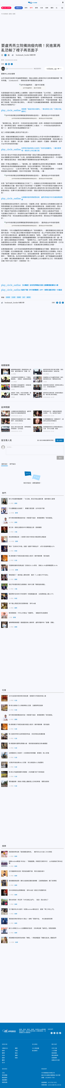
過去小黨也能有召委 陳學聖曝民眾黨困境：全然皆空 (5, 429)
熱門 (31, 7)
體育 (52, 7)
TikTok (60, 1033)
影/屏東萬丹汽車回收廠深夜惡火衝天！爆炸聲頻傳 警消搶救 (4, 558)
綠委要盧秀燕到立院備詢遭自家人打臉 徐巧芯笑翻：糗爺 (37, 429)
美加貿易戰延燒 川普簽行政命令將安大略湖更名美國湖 (4, 539)
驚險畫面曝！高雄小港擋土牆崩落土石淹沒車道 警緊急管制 (4, 784)
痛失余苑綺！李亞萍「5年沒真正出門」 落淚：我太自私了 (4, 902)
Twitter (49, 1033)
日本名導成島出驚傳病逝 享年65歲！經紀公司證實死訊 (4, 892)
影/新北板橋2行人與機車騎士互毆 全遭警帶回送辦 (4, 708)
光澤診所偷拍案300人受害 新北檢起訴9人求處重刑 (4, 765)
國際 (16, 541)
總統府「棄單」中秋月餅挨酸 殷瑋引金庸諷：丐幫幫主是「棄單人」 (5, 395)
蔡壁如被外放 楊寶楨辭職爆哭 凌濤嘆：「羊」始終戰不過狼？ (37, 413)
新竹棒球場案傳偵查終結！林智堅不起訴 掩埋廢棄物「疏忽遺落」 (4, 520)
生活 (57, 7)
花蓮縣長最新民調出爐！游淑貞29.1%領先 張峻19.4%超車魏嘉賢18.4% (4, 568)
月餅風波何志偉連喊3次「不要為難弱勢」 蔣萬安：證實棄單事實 (5, 379)
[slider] (19, 68)
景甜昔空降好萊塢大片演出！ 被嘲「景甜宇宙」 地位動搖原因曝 (4, 921)
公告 (3, 1073)
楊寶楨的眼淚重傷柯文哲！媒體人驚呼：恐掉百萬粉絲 (5, 421)
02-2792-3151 (52, 1082)
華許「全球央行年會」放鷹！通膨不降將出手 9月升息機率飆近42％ (4, 549)
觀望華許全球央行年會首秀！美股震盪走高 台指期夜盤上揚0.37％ (4, 596)
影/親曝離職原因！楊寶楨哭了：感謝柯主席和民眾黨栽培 (37, 421)
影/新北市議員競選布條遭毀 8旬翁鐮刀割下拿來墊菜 (4, 774)
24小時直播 (35, 1048)
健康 (16, 1055)
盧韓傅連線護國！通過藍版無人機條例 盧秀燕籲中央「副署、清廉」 (5, 372)
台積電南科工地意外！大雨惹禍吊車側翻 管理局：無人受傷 (4, 755)
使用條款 (54, 1053)
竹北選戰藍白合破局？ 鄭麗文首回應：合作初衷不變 (4, 510)
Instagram (54, 1033)
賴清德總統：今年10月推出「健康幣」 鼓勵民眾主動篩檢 (4, 615)
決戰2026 (19, 7)
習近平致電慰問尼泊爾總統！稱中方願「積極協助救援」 (4, 587)
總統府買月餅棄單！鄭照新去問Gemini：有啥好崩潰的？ (37, 387)
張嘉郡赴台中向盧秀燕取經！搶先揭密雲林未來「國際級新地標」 (37, 379)
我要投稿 (4, 1082)
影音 (16, 1053)
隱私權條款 (55, 1055)
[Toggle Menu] (62, 7)
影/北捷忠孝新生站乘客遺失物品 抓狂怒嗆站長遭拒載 (4, 736)
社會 (41, 7)
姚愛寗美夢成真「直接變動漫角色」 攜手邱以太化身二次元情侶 (4, 854)
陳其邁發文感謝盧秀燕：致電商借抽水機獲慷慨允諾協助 (5, 387)
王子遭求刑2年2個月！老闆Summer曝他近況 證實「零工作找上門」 (4, 911)
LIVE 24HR (6, 7)
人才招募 (54, 1050)
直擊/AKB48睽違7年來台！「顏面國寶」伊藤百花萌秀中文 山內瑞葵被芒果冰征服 (4, 863)
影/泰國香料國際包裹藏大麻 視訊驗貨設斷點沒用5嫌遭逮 (4, 746)
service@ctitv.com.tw (54, 1085)
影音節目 (34, 1050)
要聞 (36, 7)
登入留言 (60, 440)
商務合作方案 (56, 1060)
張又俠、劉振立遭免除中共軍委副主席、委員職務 (4, 529)
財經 (16, 551)
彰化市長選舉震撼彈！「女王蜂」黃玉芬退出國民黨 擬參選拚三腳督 (4, 501)
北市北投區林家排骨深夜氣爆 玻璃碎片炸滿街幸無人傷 (4, 698)
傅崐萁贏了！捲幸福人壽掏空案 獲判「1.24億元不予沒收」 (4, 577)
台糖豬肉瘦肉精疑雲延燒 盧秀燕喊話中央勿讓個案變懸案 (5, 413)
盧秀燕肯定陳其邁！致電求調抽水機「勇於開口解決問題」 (37, 395)
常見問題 (4, 1075)
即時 (26, 7)
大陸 (16, 532)
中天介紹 (54, 1048)
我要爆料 (4, 1080)
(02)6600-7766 (50, 1077)
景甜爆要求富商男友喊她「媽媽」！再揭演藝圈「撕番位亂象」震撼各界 (4, 940)
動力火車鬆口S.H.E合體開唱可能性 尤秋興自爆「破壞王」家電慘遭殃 (4, 930)
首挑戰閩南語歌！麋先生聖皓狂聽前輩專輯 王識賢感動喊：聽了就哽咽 (4, 883)
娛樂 (47, 7)
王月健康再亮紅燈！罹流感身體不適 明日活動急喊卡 (4, 873)
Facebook (52, 1033)
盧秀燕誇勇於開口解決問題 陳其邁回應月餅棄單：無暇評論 (37, 372)
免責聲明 (54, 1057)
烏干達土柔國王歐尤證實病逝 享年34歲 (4, 606)
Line (57, 1033)
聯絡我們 (4, 1077)
